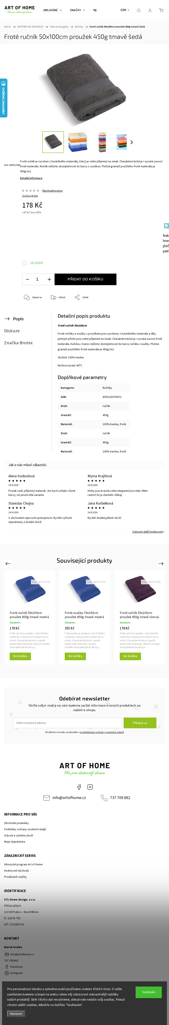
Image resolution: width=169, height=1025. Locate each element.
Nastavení (16, 1013)
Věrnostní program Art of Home (23, 864)
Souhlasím (148, 992)
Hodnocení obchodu (16, 871)
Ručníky (107, 388)
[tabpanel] (29, 617)
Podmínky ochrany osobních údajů (25, 829)
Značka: (30, 196)
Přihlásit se (140, 723)
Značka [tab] (18, 343)
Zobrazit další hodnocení (147, 532)
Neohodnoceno (52, 190)
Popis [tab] (18, 319)
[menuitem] (52, 10)
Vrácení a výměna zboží (18, 836)
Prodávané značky (15, 877)
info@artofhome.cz (69, 798)
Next (161, 563)
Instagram (90, 787)
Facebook (79, 787)
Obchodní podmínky (16, 823)
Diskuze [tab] (12, 331)
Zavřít (154, 311)
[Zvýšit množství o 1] (49, 279)
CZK (123, 10)
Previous (9, 563)
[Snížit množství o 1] (27, 279)
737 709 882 (120, 798)
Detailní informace (31, 178)
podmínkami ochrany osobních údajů (102, 732)
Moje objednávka (14, 842)
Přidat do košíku (85, 279)
